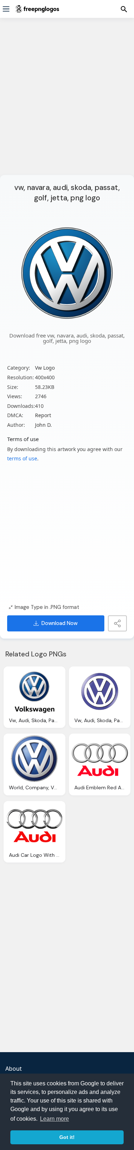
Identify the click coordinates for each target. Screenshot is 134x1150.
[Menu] (6, 9)
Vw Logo (45, 367)
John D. (43, 424)
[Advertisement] (67, 101)
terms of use (22, 458)
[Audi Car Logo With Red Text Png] (34, 826)
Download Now (59, 623)
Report (43, 415)
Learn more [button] (54, 1119)
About (13, 1068)
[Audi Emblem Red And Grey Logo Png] (100, 758)
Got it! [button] (67, 1137)
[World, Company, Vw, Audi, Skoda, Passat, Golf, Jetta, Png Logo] (34, 758)
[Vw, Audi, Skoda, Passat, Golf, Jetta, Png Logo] (34, 691)
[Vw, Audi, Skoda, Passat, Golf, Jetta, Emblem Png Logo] (100, 691)
